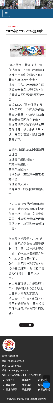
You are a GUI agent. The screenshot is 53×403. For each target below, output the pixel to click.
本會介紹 (10, 380)
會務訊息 (26, 380)
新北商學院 (11, 389)
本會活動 (43, 380)
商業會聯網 (44, 389)
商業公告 (26, 385)
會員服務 (10, 385)
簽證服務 (26, 389)
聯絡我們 (43, 385)
